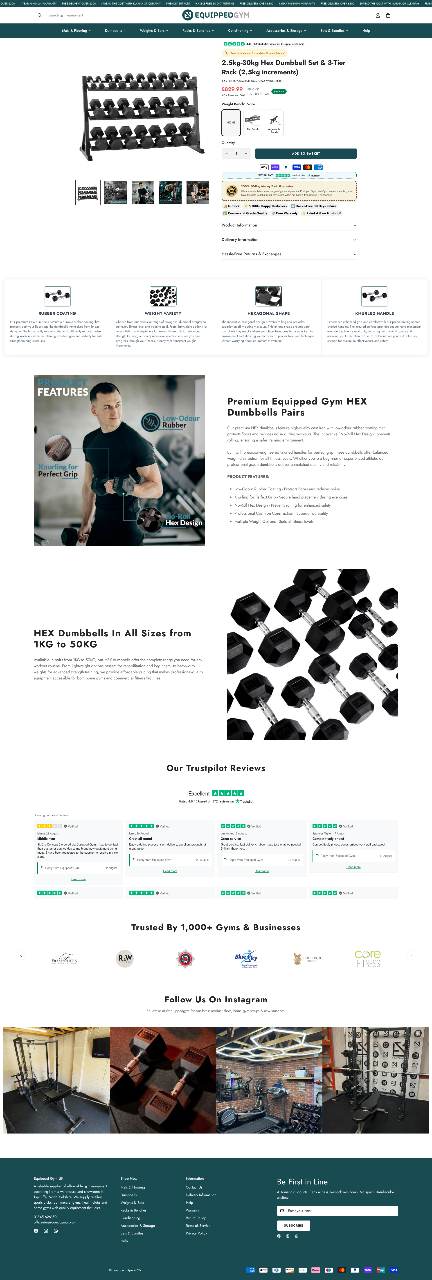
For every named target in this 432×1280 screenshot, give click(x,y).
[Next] (411, 955)
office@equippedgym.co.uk (54, 1222)
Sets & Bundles (332, 30)
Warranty (192, 1210)
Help (366, 30)
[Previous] (21, 955)
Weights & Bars (152, 30)
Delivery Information (201, 1195)
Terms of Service (198, 1225)
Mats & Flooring (74, 30)
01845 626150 (45, 1216)
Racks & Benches (196, 30)
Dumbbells (113, 30)
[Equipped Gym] (216, 15)
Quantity (228, 142)
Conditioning (238, 30)
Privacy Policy (196, 1233)
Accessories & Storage (284, 30)
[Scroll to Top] (423, 1255)
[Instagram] (46, 1231)
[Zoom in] (201, 51)
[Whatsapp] (56, 1231)
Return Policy (196, 1218)
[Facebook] (36, 1231)
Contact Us (194, 1187)
